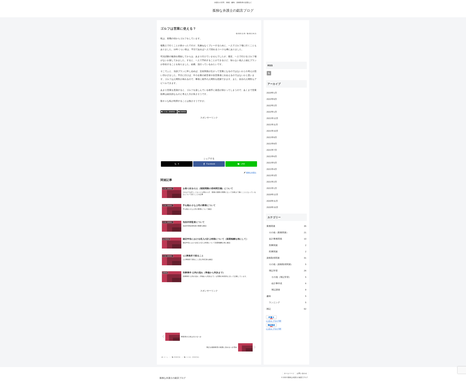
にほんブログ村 (273, 321)
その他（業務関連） (169, 112)
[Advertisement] (209, 137)
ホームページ (289, 373)
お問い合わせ (302, 373)
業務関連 (183, 112)
